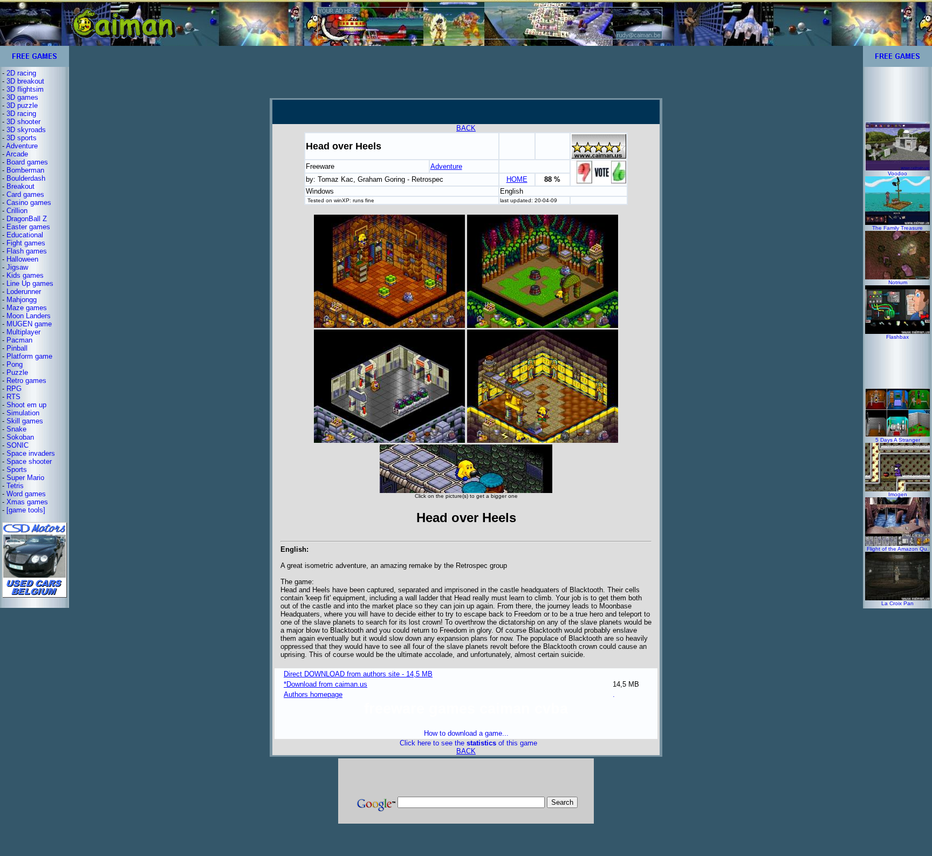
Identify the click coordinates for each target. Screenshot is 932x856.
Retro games (26, 380)
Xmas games (27, 502)
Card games (25, 194)
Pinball (17, 348)
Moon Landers (28, 316)
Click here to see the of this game (468, 743)
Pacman (19, 340)
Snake (16, 429)
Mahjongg (21, 300)
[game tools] (25, 510)
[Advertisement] (466, 71)
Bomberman (25, 170)
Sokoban (20, 437)
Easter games (28, 227)
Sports (16, 469)
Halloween (22, 259)
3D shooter (23, 122)
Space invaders (30, 453)
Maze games (26, 308)
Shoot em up (26, 405)
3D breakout (25, 81)
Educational (24, 235)
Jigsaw (17, 267)
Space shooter (29, 461)
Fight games (25, 243)
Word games (26, 494)
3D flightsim (25, 89)
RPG (14, 389)
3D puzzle (22, 105)
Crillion (17, 211)
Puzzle (17, 372)
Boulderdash (25, 178)
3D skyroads (26, 130)
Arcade (17, 154)
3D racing (21, 113)
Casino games (28, 202)
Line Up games (29, 283)
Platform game (29, 356)
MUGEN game (29, 324)
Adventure (22, 146)
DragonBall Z (26, 219)
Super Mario (25, 478)
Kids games (25, 275)
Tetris (15, 486)
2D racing (21, 73)
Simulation (22, 413)
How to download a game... (466, 733)
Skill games (24, 421)
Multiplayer (23, 332)
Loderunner (23, 291)
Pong (14, 364)
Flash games (26, 251)
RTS (13, 397)
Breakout (20, 186)
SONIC (17, 445)
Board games (27, 162)
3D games (22, 97)
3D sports (21, 138)
